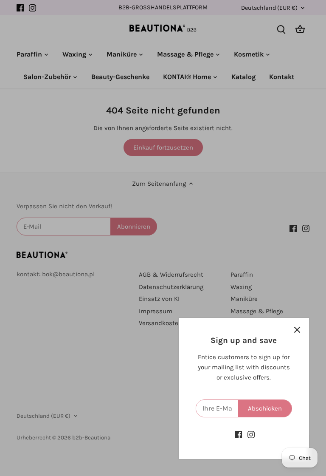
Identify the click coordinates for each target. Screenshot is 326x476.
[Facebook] (238, 434)
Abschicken (265, 408)
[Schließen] (297, 329)
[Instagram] (251, 434)
